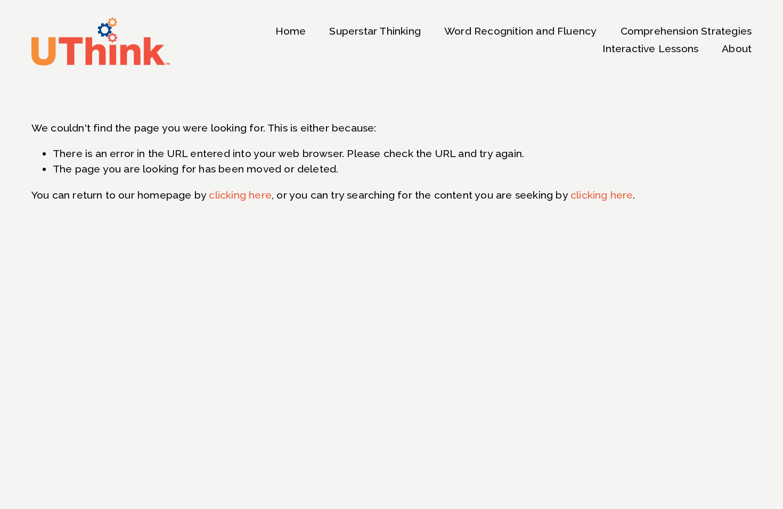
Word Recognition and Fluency (520, 31)
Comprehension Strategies (686, 31)
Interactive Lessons (650, 49)
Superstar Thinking (375, 31)
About (737, 49)
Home (290, 31)
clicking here (240, 195)
